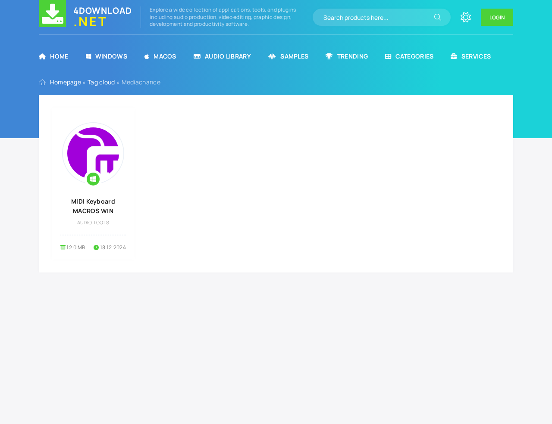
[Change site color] (465, 17)
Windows (111, 56)
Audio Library (228, 56)
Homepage (65, 82)
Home (59, 56)
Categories (414, 56)
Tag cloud (101, 82)
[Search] (438, 17)
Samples (294, 56)
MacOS (165, 56)
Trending (352, 56)
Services (476, 56)
